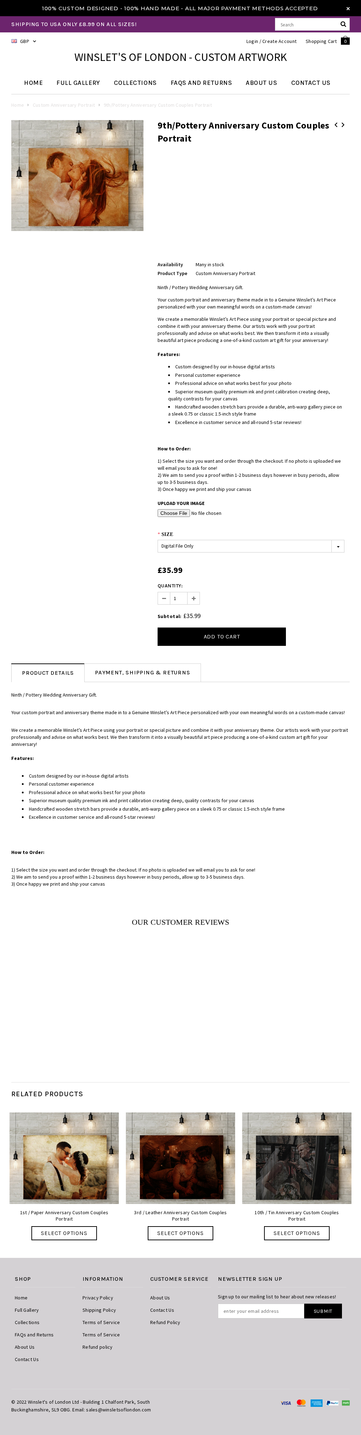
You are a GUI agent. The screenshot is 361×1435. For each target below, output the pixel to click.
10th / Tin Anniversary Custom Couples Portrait (297, 1215)
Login (252, 41)
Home (17, 105)
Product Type (172, 273)
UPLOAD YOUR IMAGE (181, 503)
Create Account (279, 41)
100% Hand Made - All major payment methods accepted (221, 8)
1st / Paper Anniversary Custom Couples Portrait (64, 1215)
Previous (336, 125)
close (348, 8)
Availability (170, 264)
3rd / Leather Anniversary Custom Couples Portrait (180, 1215)
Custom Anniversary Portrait (64, 105)
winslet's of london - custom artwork (180, 57)
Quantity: (170, 586)
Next (343, 125)
